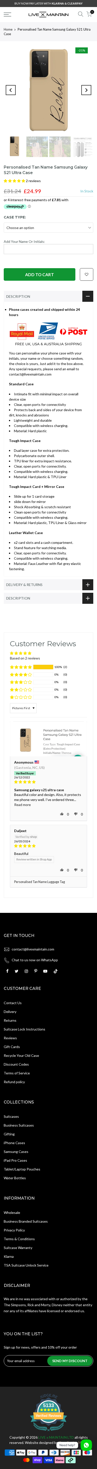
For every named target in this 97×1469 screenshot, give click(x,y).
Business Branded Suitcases (26, 1221)
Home (8, 29)
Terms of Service (17, 1073)
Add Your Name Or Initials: (24, 241)
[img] (48, 781)
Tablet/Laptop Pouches (22, 1169)
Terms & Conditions (19, 1239)
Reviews (10, 1038)
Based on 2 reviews (25, 658)
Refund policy (14, 1082)
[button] (15, 181)
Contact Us (13, 1003)
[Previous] (11, 90)
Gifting (9, 1134)
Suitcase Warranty (18, 1247)
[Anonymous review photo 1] (48, 738)
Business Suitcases (19, 1125)
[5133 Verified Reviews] (48, 1432)
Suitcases (11, 1116)
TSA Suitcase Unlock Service (26, 1265)
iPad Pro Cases (15, 1160)
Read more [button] (22, 804)
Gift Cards (12, 1047)
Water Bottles (15, 1178)
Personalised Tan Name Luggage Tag (39, 882)
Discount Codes (16, 1064)
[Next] (86, 90)
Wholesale (12, 1212)
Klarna (9, 1256)
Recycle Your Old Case (21, 1055)
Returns (10, 1020)
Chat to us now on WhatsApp (35, 960)
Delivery (10, 1011)
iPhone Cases (14, 1143)
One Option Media (73, 1442)
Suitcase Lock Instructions (24, 1029)
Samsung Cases (16, 1151)
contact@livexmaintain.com (33, 949)
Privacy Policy (14, 1230)
